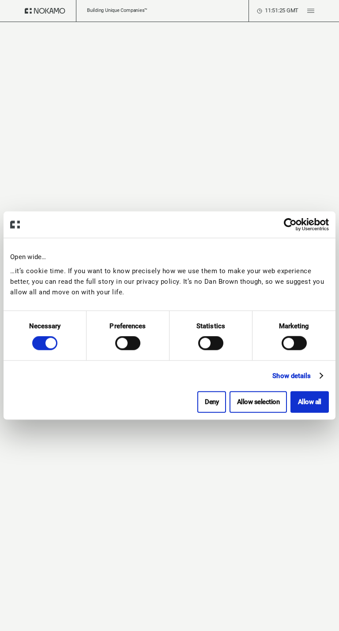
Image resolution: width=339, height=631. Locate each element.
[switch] (127, 343)
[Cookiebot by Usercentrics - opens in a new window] (290, 224)
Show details (291, 376)
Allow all (309, 401)
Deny (211, 401)
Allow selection (258, 401)
